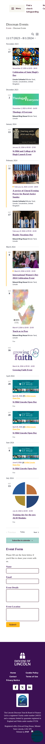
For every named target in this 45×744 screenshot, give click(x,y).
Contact (13, 676)
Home (13, 673)
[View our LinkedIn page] (29, 687)
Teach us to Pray (20, 331)
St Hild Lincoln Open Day (25, 402)
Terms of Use (32, 676)
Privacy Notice (13, 680)
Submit (12, 624)
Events (8, 28)
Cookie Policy (32, 673)
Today (22, 532)
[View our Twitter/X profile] (22, 687)
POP (27, 732)
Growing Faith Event (22, 370)
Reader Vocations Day (23, 235)
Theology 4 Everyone (22, 112)
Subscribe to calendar (21, 540)
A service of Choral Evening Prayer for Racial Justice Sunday (26, 193)
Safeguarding (32, 12)
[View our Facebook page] (15, 687)
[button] (37, 736)
